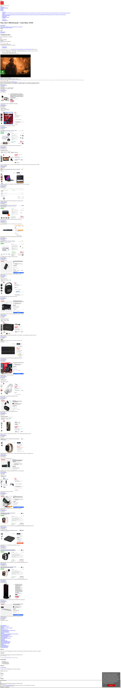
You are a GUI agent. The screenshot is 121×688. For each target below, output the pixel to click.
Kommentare (4, 47)
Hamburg (20, 14)
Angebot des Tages (14, 49)
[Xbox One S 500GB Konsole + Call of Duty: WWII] (60, 26)
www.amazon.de (2, 25)
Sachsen (51, 14)
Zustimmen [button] (111, 685)
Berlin (11, 14)
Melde (1, 78)
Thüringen (64, 14)
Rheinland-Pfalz (44, 14)
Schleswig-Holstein (60, 14)
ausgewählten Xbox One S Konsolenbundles (24, 49)
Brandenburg (14, 14)
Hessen (23, 14)
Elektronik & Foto (14, 81)
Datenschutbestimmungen (8, 657)
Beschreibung (4, 46)
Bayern (9, 14)
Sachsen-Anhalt (54, 14)
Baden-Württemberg (5, 14)
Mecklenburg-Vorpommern (28, 14)
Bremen (17, 14)
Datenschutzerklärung (8, 685)
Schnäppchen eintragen (5, 17)
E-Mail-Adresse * (3, 684)
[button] (3, 13)
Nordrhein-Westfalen (39, 14)
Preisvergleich (4, 16)
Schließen (2, 673)
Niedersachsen (34, 14)
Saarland (48, 14)
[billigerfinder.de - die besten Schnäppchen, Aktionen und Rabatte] (2, 4)
